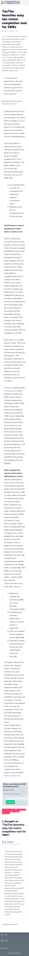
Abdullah (10, 842)
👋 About (4, 941)
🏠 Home (4, 935)
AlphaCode (10, 391)
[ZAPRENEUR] (10, 3)
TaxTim (5, 36)
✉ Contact (4, 948)
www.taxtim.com (13, 775)
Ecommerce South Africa (9, 809)
